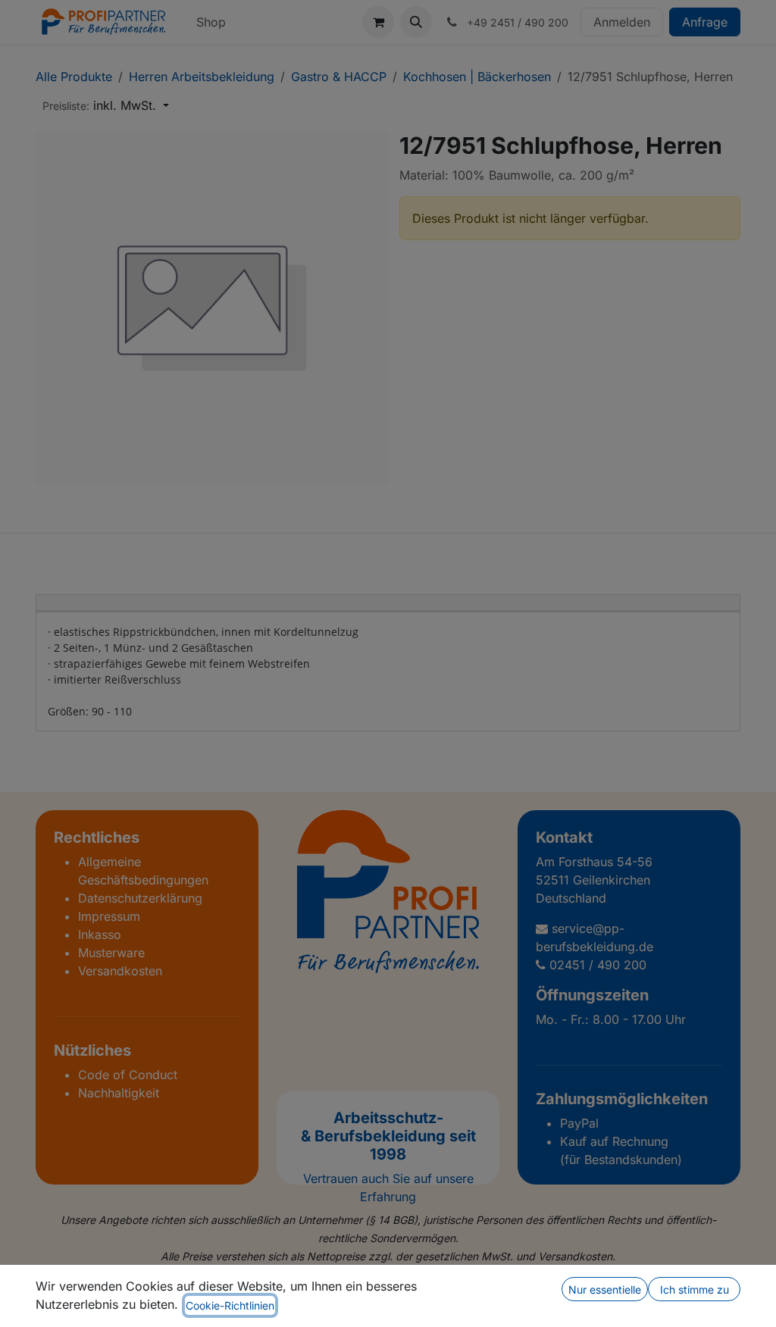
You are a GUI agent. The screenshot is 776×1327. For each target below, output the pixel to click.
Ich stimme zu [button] (694, 1289)
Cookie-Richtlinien (230, 1305)
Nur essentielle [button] (604, 1289)
